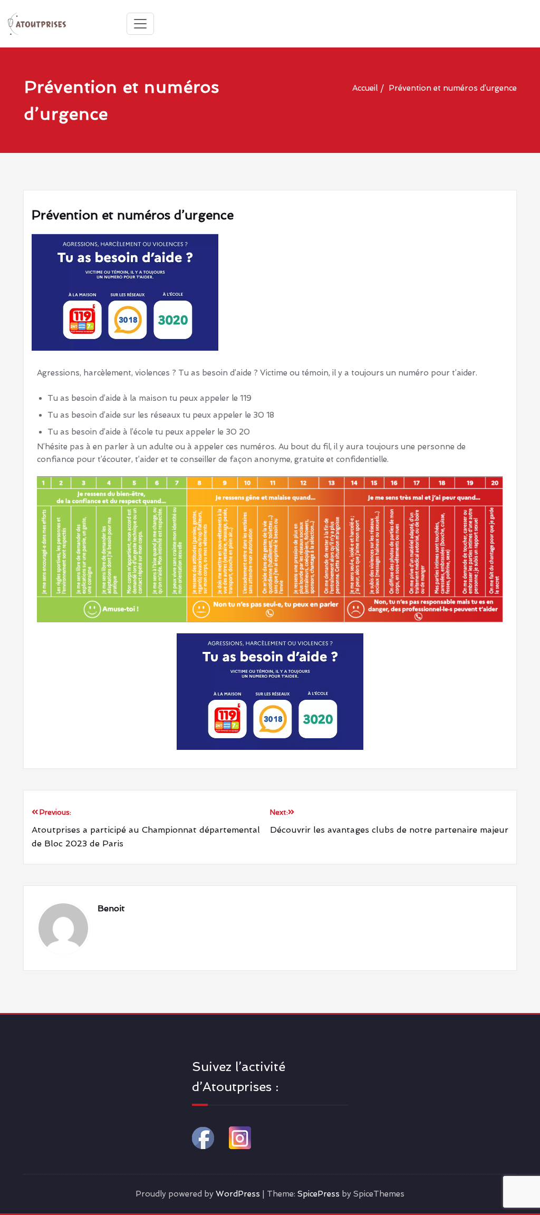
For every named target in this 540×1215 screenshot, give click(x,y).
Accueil (365, 88)
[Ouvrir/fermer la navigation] (140, 24)
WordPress (238, 1194)
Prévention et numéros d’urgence (453, 88)
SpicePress (318, 1194)
